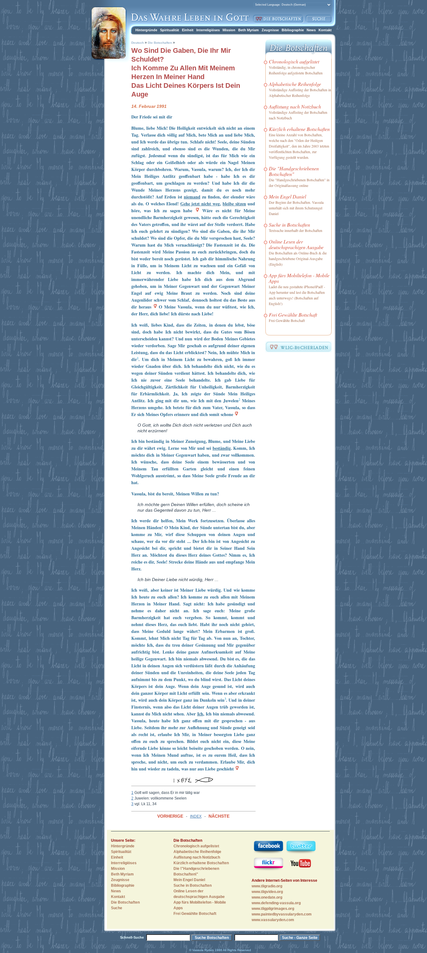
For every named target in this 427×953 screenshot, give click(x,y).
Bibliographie (293, 30)
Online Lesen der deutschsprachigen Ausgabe (296, 244)
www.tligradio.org (267, 886)
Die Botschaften (160, 42)
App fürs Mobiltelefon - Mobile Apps (299, 278)
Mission (229, 30)
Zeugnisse (270, 30)
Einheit (187, 30)
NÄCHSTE (218, 816)
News (311, 30)
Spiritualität (169, 30)
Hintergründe (146, 30)
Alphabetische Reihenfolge (295, 84)
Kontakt (325, 30)
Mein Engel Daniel (287, 196)
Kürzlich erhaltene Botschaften (299, 129)
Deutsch (137, 42)
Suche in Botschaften (289, 224)
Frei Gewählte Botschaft (293, 314)
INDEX (196, 816)
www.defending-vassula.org (276, 903)
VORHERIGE (170, 816)
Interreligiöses (208, 30)
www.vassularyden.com (273, 920)
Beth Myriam (248, 30)
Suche (116, 908)
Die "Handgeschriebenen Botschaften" (294, 171)
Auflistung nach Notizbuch (295, 106)
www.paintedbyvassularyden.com (282, 914)
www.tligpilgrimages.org (273, 908)
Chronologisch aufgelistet (294, 61)
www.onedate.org (267, 897)
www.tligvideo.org (267, 892)
